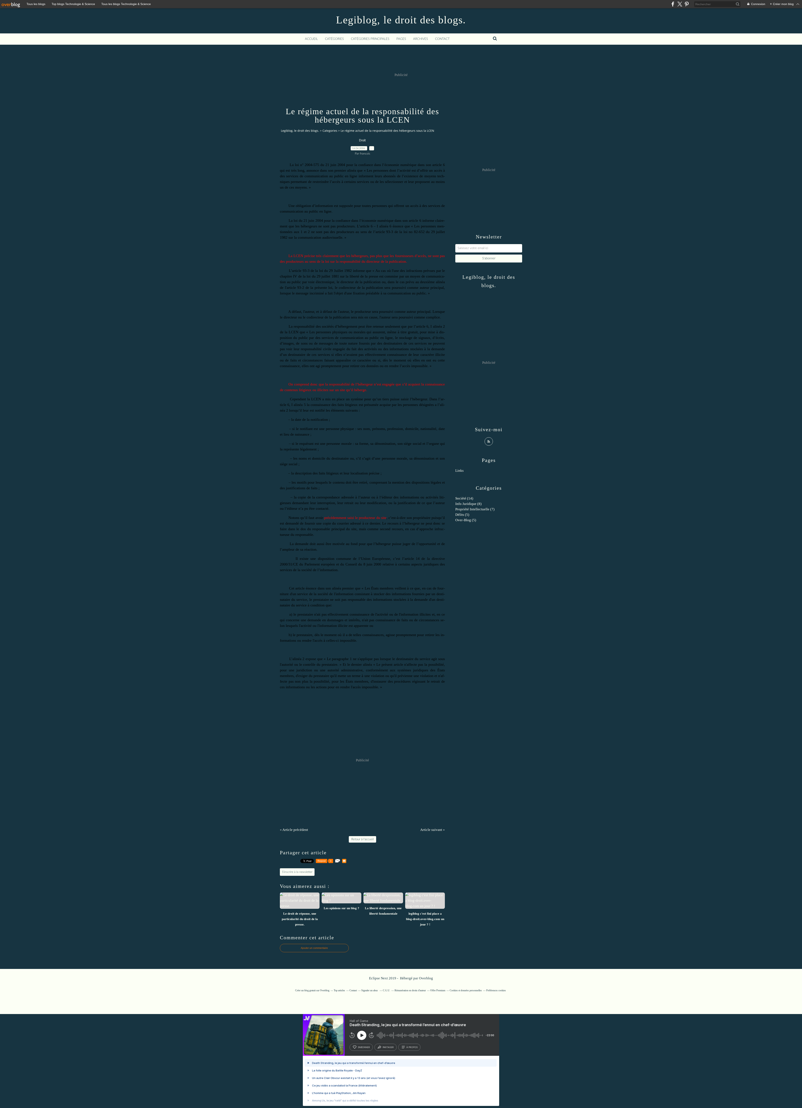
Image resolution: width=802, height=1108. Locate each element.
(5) (462, 515)
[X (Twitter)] (679, 4)
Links (459, 471)
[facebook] (672, 4)
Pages (401, 39)
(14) (464, 498)
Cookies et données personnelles (466, 990)
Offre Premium (437, 990)
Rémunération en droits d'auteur (410, 990)
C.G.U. (386, 990)
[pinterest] (686, 4)
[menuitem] (311, 39)
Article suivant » (432, 830)
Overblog (426, 978)
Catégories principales (370, 39)
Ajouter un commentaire (314, 948)
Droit (362, 140)
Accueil (311, 39)
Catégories (334, 39)
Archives (420, 39)
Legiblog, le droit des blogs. (401, 20)
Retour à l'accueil (362, 839)
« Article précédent (294, 830)
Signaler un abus (369, 990)
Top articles (339, 990)
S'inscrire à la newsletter (297, 872)
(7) (475, 509)
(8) (468, 504)
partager (388, 1047)
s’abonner (364, 1047)
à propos (411, 1047)
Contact (442, 39)
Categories (329, 131)
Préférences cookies (496, 990)
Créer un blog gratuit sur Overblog (312, 990)
